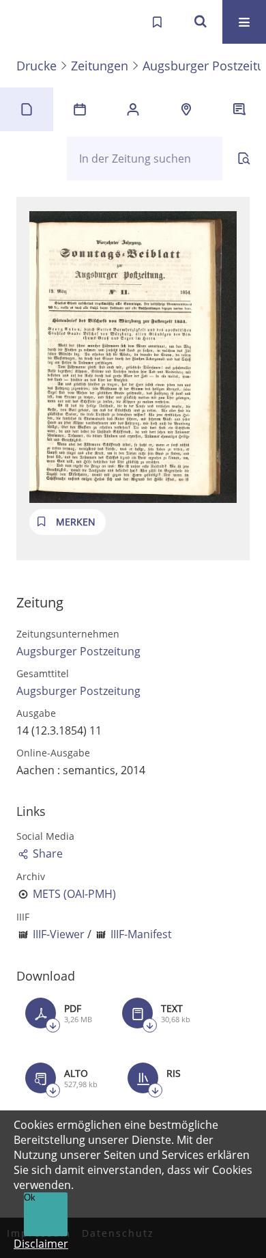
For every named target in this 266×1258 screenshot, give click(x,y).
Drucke (36, 65)
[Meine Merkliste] (157, 22)
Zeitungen (99, 65)
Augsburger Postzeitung (78, 651)
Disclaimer (41, 1243)
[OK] (200, 22)
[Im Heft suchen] (244, 158)
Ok (29, 1197)
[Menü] (244, 22)
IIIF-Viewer (59, 934)
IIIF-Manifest (141, 934)
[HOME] (24, 22)
